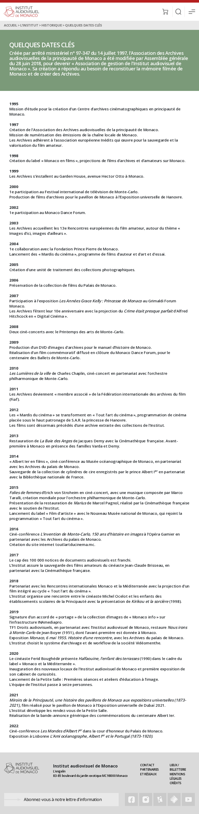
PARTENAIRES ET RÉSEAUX (149, 771)
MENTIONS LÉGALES (177, 776)
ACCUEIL (10, 25)
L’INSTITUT (29, 25)
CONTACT (147, 765)
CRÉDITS (175, 783)
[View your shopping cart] (165, 11)
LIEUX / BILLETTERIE (178, 767)
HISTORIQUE (51, 25)
